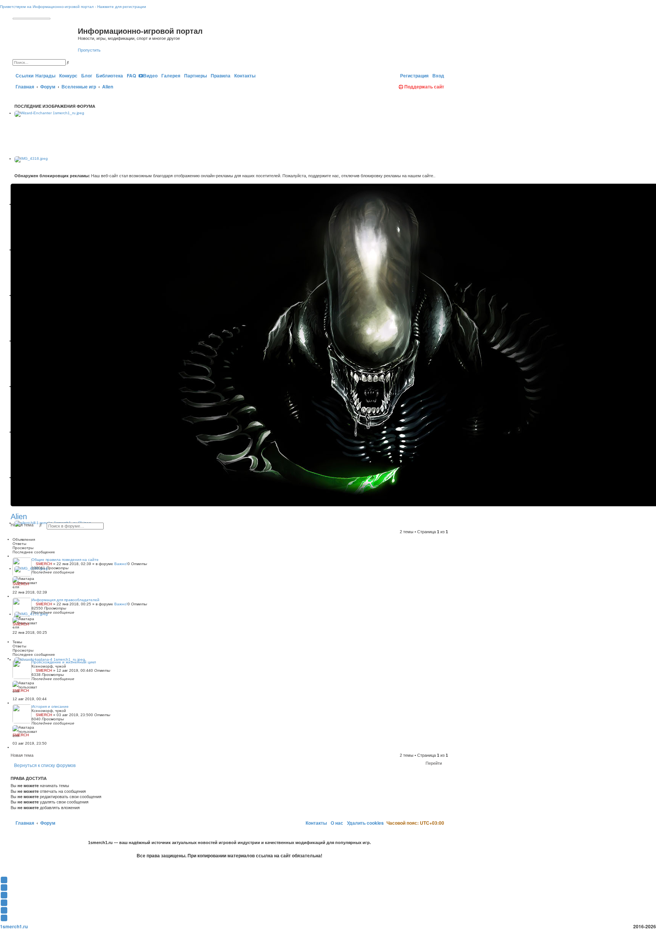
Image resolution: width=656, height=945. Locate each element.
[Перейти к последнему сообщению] (14, 588)
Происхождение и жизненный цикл (64, 662)
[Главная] (45, 39)
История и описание (50, 706)
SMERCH (44, 564)
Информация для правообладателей (65, 600)
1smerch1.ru (14, 926)
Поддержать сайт (423, 86)
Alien (19, 516)
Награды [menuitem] (45, 75)
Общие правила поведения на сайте (65, 560)
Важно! (121, 564)
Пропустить (89, 50)
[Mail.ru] (395, 75)
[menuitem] (67, 75)
